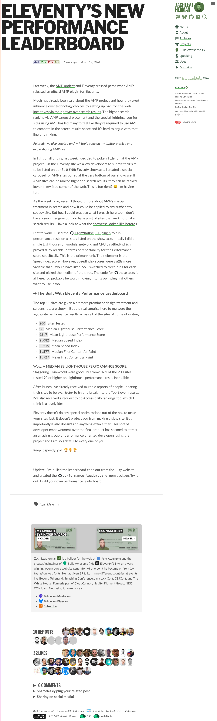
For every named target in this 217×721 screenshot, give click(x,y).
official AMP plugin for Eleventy (74, 91)
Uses (183, 61)
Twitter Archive (113, 711)
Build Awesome (190, 50)
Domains (186, 67)
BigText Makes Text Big (185, 107)
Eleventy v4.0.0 (63, 711)
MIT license (79, 711)
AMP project (65, 86)
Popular (180, 88)
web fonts (54, 573)
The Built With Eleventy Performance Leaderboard (83, 293)
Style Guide (98, 711)
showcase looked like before (114, 224)
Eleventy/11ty (109, 563)
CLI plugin (92, 233)
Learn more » (74, 588)
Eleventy (53, 504)
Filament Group (114, 583)
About (184, 32)
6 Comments (49, 685)
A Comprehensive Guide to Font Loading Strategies (190, 94)
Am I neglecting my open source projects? (190, 111)
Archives (185, 38)
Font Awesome (111, 558)
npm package (96, 475)
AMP (134, 158)
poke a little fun (109, 158)
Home (184, 27)
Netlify (98, 583)
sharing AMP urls (53, 149)
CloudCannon (83, 583)
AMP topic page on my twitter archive (99, 143)
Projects (185, 44)
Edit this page (129, 711)
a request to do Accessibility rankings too (90, 398)
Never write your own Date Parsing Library (191, 100)
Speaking (186, 56)
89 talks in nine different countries (102, 573)
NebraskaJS (56, 588)
